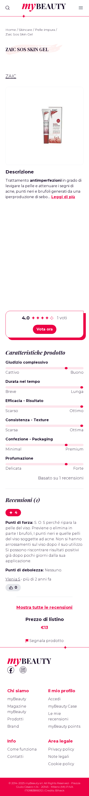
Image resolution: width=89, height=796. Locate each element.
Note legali (58, 756)
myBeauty (16, 699)
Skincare (25, 30)
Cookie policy (61, 764)
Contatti (15, 756)
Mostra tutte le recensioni (44, 607)
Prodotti (15, 719)
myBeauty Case (62, 706)
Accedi (54, 699)
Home (10, 30)
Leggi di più (63, 197)
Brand (13, 726)
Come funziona (22, 749)
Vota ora (45, 329)
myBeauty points (64, 726)
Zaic (10, 76)
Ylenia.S (12, 579)
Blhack (59, 790)
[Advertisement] (44, 248)
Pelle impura (45, 30)
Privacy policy (61, 749)
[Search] (7, 8)
